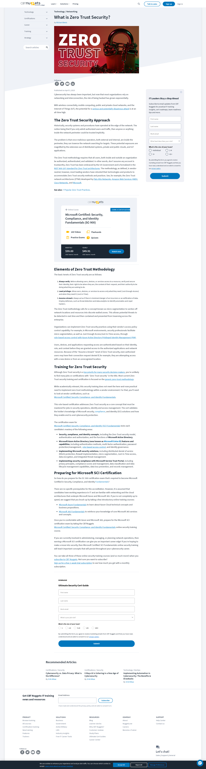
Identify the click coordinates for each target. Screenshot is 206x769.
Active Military (61, 727)
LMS (57, 730)
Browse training (29, 720)
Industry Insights (62, 733)
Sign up (169, 4)
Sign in (180, 4)
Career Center (94, 739)
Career (27, 25)
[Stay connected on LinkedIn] (73, 84)
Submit (96, 643)
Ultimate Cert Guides (97, 736)
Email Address (64, 695)
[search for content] (138, 3)
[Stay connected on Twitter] (62, 84)
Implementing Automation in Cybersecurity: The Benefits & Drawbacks (137, 676)
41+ (170, 154)
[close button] (181, 92)
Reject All (139, 765)
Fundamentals (101, 481)
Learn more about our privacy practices (59, 766)
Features (26, 733)
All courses (27, 723)
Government (61, 723)
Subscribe (105, 700)
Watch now (116, 251)
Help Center (160, 720)
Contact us (160, 723)
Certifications (29, 18)
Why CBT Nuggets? (96, 727)
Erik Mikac (52, 679)
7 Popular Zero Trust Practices (76, 189)
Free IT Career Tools (64, 736)
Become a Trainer (130, 730)
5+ (154, 154)
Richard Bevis (61, 22)
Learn (53, 4)
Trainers (26, 736)
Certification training (31, 727)
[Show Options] (132, 617)
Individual (157, 150)
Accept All (121, 765)
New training (28, 730)
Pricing (75, 4)
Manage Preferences (157, 765)
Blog (91, 720)
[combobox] (95, 617)
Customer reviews (96, 730)
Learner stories (95, 723)
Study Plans (94, 733)
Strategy (27, 37)
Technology (29, 12)
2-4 (170, 150)
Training (27, 31)
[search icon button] (47, 47)
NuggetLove (127, 723)
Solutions (64, 4)
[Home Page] (33, 4)
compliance (100, 411)
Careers (126, 727)
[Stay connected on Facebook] (56, 84)
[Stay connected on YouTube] (67, 84)
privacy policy (156, 168)
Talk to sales (152, 4)
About (125, 720)
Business (59, 720)
